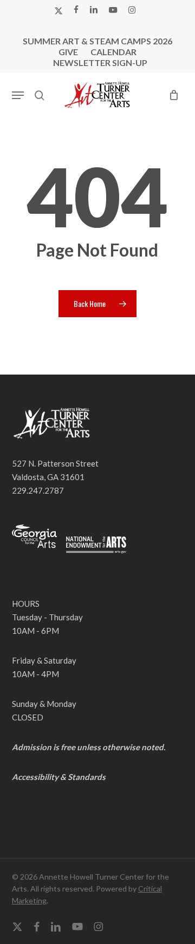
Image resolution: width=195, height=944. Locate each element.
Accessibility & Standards (59, 777)
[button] (18, 95)
